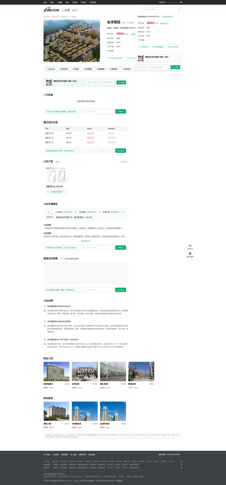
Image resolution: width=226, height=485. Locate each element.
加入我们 (73, 454)
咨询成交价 (164, 23)
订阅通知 (120, 111)
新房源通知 (159, 47)
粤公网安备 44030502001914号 (72, 476)
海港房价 (55, 468)
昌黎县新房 (101, 464)
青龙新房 (125, 464)
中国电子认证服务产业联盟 (134, 476)
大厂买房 (171, 461)
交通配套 (101, 69)
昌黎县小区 (64, 17)
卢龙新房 (117, 464)
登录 (181, 2)
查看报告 (120, 248)
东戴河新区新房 (134, 464)
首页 (45, 2)
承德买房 (126, 461)
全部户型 (124, 162)
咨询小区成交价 (117, 58)
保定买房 (72, 461)
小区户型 (48, 161)
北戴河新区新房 (83, 464)
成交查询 (120, 151)
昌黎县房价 (101, 468)
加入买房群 (174, 47)
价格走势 (113, 69)
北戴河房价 (72, 468)
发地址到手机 (167, 17)
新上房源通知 (135, 58)
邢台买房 (112, 461)
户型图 (76, 69)
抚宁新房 (110, 464)
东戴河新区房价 (134, 468)
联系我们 (64, 454)
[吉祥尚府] (85, 371)
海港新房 (55, 464)
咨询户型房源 (57, 192)
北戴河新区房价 (83, 468)
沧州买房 (149, 461)
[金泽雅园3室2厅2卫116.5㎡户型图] (56, 175)
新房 (52, 2)
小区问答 (126, 69)
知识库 (83, 2)
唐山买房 (55, 461)
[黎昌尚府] (141, 371)
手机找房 (92, 2)
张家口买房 (96, 461)
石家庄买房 (63, 461)
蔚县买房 (141, 461)
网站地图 (91, 454)
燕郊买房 (163, 461)
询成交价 (145, 47)
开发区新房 (63, 464)
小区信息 (64, 69)
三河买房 (134, 461)
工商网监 (121, 476)
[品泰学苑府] (113, 411)
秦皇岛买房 (47, 17)
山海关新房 (93, 464)
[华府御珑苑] (85, 411)
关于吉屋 (47, 454)
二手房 (59, 2)
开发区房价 (63, 468)
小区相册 (88, 69)
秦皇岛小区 (55, 17)
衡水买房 (104, 461)
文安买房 (156, 461)
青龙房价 (125, 468)
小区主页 (51, 69)
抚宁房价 (110, 468)
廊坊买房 (119, 461)
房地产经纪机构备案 (109, 476)
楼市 (67, 2)
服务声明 (82, 454)
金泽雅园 (73, 17)
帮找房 (75, 2)
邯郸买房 (88, 461)
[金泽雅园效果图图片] (72, 41)
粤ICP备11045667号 (50, 476)
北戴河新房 (72, 464)
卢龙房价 (117, 468)
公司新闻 (55, 454)
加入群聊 (121, 83)
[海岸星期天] (56, 371)
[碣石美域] (113, 371)
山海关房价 (93, 468)
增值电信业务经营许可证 (93, 476)
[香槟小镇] (56, 411)
